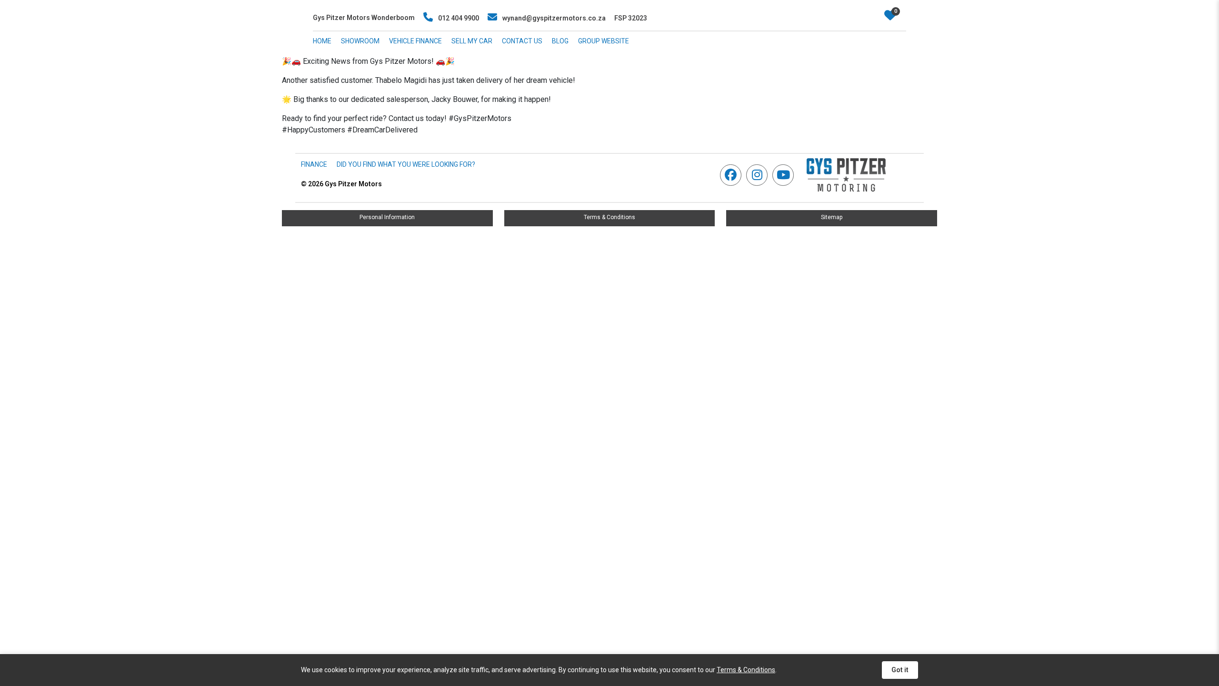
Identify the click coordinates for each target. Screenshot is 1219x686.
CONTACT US (522, 41)
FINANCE (314, 164)
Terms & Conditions (609, 217)
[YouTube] (785, 175)
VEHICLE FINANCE (415, 41)
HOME (322, 41)
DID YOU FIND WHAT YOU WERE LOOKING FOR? (406, 164)
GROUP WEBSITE (603, 41)
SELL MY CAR (471, 41)
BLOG (560, 41)
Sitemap (831, 217)
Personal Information (387, 217)
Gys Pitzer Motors (341, 184)
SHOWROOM (360, 41)
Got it (900, 670)
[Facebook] (733, 175)
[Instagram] (759, 175)
